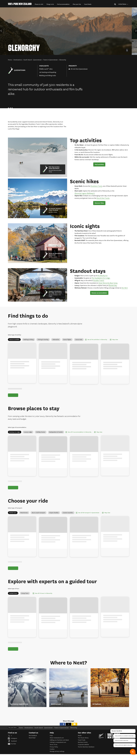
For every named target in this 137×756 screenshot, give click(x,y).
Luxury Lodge (28, 434)
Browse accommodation (99, 293)
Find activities (99, 164)
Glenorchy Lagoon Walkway (85, 193)
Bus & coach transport (38, 517)
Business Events (83, 751)
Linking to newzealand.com (58, 751)
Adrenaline (56, 339)
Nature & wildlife (14, 339)
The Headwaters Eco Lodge (101, 278)
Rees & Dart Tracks (103, 198)
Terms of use (53, 753)
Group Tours (25, 600)
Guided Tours (13, 600)
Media (80, 744)
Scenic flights (67, 339)
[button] (39, 4)
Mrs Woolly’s (102, 276)
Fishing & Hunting (43, 339)
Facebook (14, 749)
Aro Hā (125, 288)
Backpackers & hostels (56, 434)
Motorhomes (24, 517)
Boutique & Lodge (14, 434)
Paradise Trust (98, 280)
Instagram (14, 747)
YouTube (13, 752)
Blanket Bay (113, 285)
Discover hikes (99, 203)
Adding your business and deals (59, 748)
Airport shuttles (54, 517)
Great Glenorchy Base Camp (108, 283)
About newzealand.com (57, 746)
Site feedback (33, 744)
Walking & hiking (28, 339)
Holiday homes (40, 434)
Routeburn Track (96, 186)
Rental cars (12, 517)
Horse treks (78, 339)
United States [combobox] (122, 4)
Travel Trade (81, 748)
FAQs (51, 744)
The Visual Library (83, 746)
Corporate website (83, 753)
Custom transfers (68, 517)
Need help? (32, 746)
